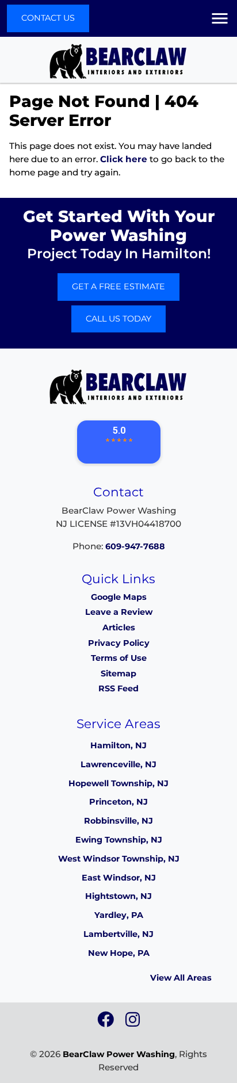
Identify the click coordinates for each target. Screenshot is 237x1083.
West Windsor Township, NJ (118, 859)
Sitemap (118, 673)
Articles (118, 627)
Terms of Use (119, 658)
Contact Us (48, 18)
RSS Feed (118, 688)
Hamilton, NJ (118, 745)
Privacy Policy (119, 643)
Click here (123, 159)
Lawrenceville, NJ (118, 764)
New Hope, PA (119, 953)
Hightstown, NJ (118, 896)
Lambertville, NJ (118, 934)
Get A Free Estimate (118, 286)
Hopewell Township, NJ (118, 783)
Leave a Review (118, 612)
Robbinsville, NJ (118, 821)
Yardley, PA (118, 915)
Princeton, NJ (118, 802)
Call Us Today (118, 318)
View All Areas (181, 978)
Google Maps (119, 597)
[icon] (107, 1022)
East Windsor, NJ (119, 877)
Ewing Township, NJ (118, 840)
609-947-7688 (135, 546)
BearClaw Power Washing (119, 1054)
